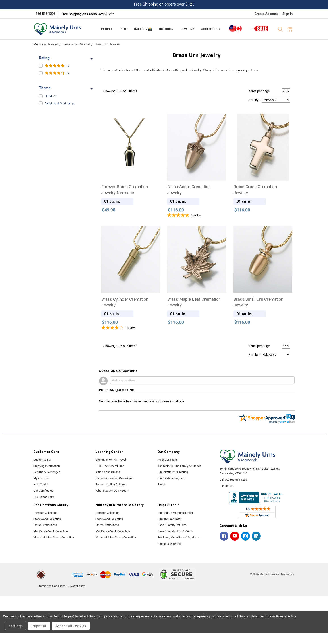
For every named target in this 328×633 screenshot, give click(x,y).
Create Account (266, 14)
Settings (16, 625)
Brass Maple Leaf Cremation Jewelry (194, 302)
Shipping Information (46, 466)
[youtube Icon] (234, 536)
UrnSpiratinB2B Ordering (173, 472)
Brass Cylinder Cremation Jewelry (124, 302)
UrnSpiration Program (171, 478)
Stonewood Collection (47, 519)
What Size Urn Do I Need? (111, 490)
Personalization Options (110, 484)
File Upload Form (43, 497)
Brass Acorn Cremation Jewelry (189, 189)
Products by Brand (169, 543)
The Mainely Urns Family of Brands (179, 466)
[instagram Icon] (245, 536)
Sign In (287, 14)
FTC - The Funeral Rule (109, 466)
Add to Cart (130, 160)
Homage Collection (45, 512)
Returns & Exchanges (46, 472)
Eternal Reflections (45, 525)
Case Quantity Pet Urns (172, 525)
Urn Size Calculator (169, 519)
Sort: (254, 100)
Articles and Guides (107, 472)
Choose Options (196, 160)
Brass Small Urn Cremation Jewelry (258, 302)
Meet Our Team (167, 459)
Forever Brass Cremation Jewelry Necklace (124, 189)
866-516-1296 (45, 14)
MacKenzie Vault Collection (50, 531)
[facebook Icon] (224, 536)
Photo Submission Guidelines (114, 478)
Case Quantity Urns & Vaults (175, 531)
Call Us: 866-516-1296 (233, 479)
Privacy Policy (76, 586)
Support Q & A (42, 459)
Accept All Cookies (71, 625)
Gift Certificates (43, 490)
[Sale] (259, 28)
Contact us (226, 485)
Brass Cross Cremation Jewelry (255, 189)
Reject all (39, 625)
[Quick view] (153, 120)
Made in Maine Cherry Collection (53, 537)
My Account (40, 478)
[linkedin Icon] (256, 536)
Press (161, 484)
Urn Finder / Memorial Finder (175, 512)
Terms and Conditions (52, 586)
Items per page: (259, 91)
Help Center (40, 484)
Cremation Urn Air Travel (110, 459)
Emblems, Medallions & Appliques (179, 537)
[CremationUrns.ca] (235, 28)
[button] (60, 574)
